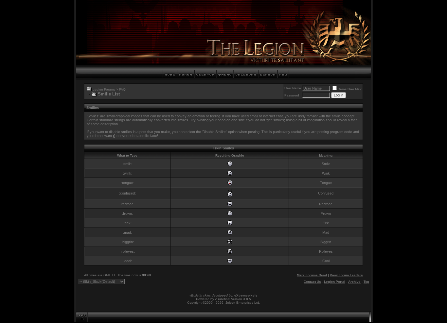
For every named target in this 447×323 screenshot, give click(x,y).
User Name (292, 88)
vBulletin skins (200, 295)
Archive (354, 281)
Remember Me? (350, 89)
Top (366, 281)
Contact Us (312, 281)
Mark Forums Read (312, 275)
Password (291, 95)
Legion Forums (104, 89)
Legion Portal (334, 281)
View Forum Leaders (346, 275)
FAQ (122, 89)
